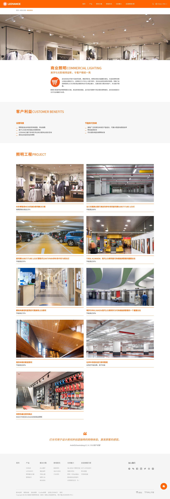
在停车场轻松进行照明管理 (97, 362)
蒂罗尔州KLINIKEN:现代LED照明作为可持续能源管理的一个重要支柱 (113, 310)
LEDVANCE (29, 471)
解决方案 (99, 4)
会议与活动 (57, 471)
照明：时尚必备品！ (73, 474)
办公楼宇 (42, 468)
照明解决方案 (30, 474)
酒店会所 (42, 471)
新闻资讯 (109, 4)
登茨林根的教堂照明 (24, 362)
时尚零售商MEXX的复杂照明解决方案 (30, 207)
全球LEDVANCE (53, 492)
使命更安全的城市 (72, 477)
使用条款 (26, 492)
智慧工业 (42, 477)
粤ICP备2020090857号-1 (65, 495)
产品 (90, 4)
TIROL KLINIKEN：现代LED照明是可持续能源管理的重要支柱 (110, 258)
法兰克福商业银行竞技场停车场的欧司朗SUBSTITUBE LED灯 (110, 207)
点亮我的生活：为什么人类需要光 (74, 480)
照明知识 (29, 477)
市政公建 (42, 474)
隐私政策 (34, 492)
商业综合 (42, 480)
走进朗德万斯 (130, 4)
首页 (83, 4)
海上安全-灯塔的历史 (73, 468)
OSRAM (28, 468)
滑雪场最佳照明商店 (24, 414)
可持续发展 (84, 474)
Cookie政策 (42, 492)
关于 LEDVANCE (86, 468)
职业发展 (84, 471)
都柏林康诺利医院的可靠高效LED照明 (31, 310)
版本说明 (19, 492)
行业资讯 (56, 474)
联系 (61, 492)
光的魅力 (119, 4)
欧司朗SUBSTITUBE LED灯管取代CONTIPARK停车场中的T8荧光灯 (42, 258)
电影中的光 (70, 471)
